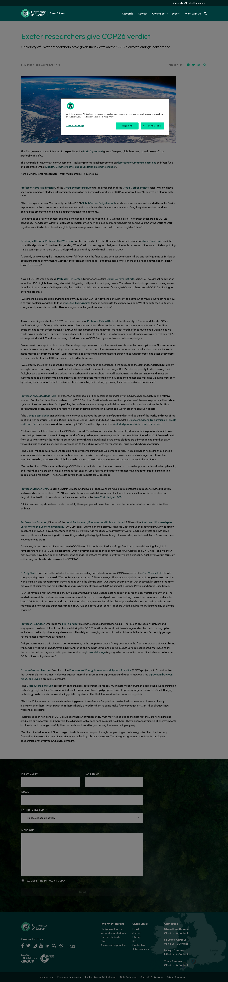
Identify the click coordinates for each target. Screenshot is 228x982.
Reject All (127, 126)
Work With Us (193, 13)
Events (176, 13)
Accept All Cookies (153, 126)
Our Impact (158, 13)
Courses (143, 13)
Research (127, 13)
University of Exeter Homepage (189, 3)
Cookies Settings (75, 125)
